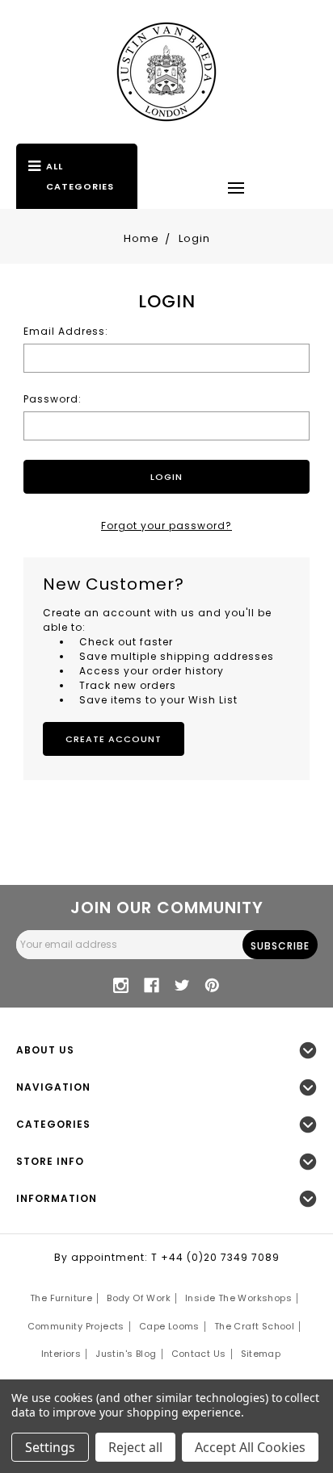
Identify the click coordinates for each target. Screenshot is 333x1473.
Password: (52, 399)
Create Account (113, 738)
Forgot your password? (166, 525)
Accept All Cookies (250, 1447)
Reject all (135, 1447)
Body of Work (139, 1297)
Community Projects (75, 1326)
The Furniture (61, 1297)
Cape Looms (169, 1326)
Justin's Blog (125, 1353)
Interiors (61, 1353)
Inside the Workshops (238, 1297)
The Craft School (254, 1326)
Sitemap (261, 1353)
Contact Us (198, 1353)
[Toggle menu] (236, 187)
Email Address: (65, 331)
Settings (50, 1447)
